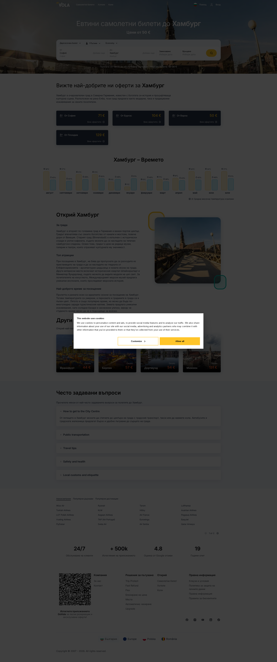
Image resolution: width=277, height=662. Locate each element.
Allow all (179, 341)
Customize (136, 341)
